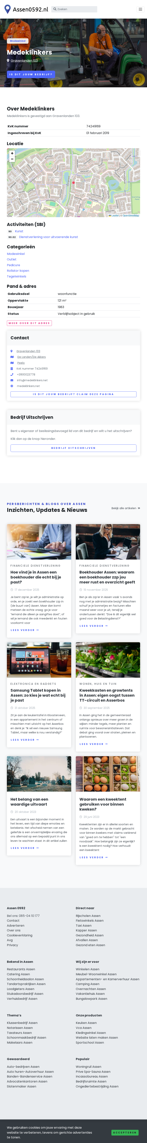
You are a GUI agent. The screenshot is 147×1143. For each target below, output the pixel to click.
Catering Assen (18, 974)
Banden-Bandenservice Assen (29, 1076)
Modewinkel (17, 41)
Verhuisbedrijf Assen (22, 999)
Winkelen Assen (87, 969)
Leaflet (115, 215)
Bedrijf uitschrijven (73, 448)
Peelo (21, 363)
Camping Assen (87, 984)
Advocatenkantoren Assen (27, 1081)
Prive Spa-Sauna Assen (93, 1071)
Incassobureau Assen (92, 1076)
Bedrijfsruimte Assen (91, 1081)
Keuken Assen (86, 1023)
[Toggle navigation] (140, 9)
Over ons (13, 930)
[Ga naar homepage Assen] (25, 9)
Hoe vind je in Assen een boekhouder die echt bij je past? (36, 577)
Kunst (19, 231)
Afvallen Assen (87, 940)
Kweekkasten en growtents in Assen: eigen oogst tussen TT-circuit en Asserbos (107, 695)
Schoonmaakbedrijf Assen (26, 1037)
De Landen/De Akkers (31, 357)
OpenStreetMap (131, 215)
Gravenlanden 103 (24, 60)
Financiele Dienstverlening (36, 566)
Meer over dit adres (29, 323)
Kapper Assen (86, 930)
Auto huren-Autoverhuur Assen (30, 1071)
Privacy (12, 945)
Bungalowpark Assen (91, 999)
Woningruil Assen (88, 1066)
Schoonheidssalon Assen (25, 979)
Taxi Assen (83, 925)
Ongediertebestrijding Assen (97, 1086)
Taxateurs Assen (19, 1033)
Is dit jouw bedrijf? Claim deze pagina (73, 394)
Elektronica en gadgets (33, 684)
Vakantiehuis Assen (90, 994)
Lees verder (23, 630)
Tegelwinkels (16, 276)
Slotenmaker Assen (21, 1086)
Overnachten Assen (91, 989)
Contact (13, 920)
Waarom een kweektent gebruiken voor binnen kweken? (102, 804)
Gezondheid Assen (90, 935)
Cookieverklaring (19, 935)
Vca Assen (83, 1028)
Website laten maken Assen (97, 1037)
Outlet (11, 259)
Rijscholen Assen (88, 916)
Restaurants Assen (21, 969)
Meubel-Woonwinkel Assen (96, 974)
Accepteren (125, 1132)
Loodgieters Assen (20, 989)
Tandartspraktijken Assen (26, 984)
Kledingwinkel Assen (91, 1033)
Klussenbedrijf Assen (22, 1023)
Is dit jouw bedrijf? (31, 74)
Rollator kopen (18, 270)
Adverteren (15, 925)
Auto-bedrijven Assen (23, 1066)
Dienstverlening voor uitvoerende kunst (48, 237)
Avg (10, 940)
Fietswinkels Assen (90, 920)
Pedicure (13, 265)
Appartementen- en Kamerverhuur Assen (107, 979)
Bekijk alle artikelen (124, 508)
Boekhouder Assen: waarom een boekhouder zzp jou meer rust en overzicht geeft (107, 577)
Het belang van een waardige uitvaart (29, 802)
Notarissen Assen (20, 1028)
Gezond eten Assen (90, 945)
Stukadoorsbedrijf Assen (25, 994)
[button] (73, 182)
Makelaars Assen (19, 1042)
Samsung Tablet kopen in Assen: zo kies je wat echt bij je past (38, 695)
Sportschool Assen (90, 1042)
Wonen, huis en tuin (98, 684)
